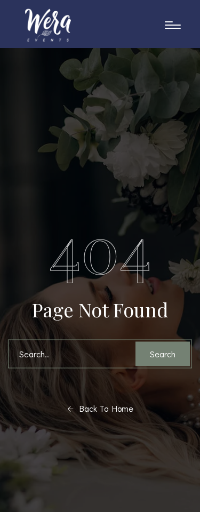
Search (162, 353)
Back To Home (103, 408)
